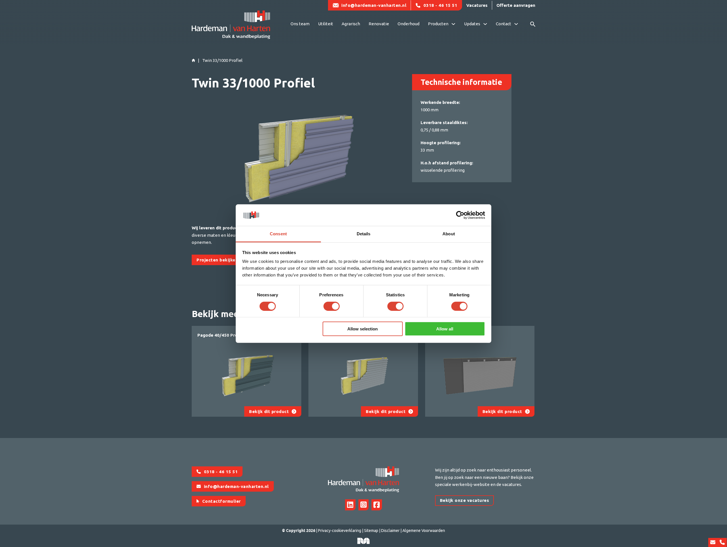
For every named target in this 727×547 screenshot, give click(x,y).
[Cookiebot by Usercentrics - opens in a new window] (460, 215)
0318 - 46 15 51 (440, 5)
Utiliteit (325, 23)
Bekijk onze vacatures (464, 500)
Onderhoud (408, 23)
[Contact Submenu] (516, 25)
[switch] (331, 306)
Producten (438, 23)
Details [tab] (364, 233)
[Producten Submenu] (453, 25)
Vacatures (477, 5)
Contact (503, 23)
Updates (472, 23)
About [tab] (448, 233)
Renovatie (379, 23)
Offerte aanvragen (515, 5)
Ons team (300, 23)
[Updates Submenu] (485, 25)
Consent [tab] (278, 233)
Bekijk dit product (269, 411)
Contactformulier (221, 501)
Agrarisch (351, 23)
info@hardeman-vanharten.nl (373, 5)
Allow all (444, 328)
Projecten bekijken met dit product (235, 259)
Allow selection (362, 328)
